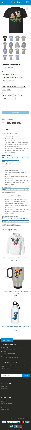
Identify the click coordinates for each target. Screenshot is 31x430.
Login (2, 390)
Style (3, 72)
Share (4, 122)
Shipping (3, 401)
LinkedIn (13, 123)
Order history (4, 388)
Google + (15, 123)
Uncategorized (10, 119)
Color (3, 84)
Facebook (8, 123)
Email (20, 123)
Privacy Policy (4, 408)
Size (3, 93)
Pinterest (18, 123)
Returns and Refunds (6, 403)
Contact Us (4, 400)
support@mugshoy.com (9, 353)
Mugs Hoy (15, 2)
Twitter (10, 123)
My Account (4, 386)
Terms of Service (5, 409)
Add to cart (15, 112)
